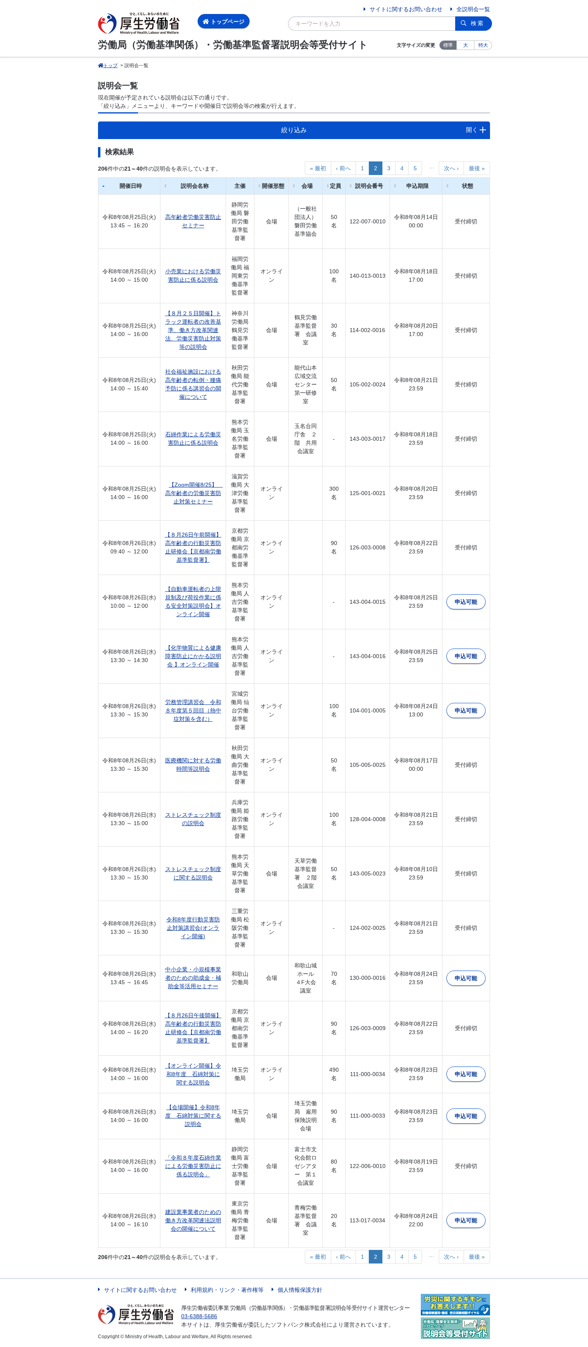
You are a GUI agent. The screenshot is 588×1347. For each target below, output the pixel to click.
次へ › (451, 168)
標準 (448, 45)
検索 (477, 23)
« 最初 (318, 168)
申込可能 (466, 602)
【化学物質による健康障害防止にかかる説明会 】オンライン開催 (193, 656)
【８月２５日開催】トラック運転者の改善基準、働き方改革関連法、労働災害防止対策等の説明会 (193, 330)
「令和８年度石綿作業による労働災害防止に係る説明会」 (193, 1166)
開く (472, 129)
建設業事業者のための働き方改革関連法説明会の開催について (193, 1220)
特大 (483, 45)
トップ (110, 65)
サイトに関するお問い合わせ (406, 9)
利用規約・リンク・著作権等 (227, 1290)
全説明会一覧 (473, 9)
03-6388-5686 (199, 1316)
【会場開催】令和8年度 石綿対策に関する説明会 (193, 1115)
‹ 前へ (343, 168)
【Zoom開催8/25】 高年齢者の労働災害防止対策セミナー (194, 493)
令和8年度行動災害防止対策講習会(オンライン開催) (193, 927)
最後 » (477, 168)
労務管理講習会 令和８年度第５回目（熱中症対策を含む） (193, 710)
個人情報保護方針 (300, 1290)
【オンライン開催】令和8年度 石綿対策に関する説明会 (193, 1074)
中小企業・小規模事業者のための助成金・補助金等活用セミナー (193, 977)
